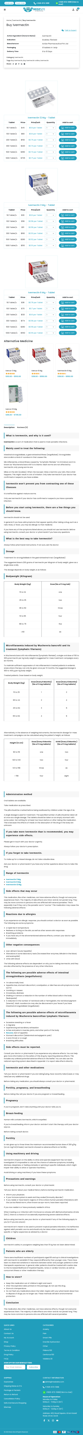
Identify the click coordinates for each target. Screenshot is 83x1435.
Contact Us (9, 1333)
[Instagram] (52, 1420)
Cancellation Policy (12, 1398)
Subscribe (33, 1367)
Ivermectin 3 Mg (13, 879)
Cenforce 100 (48, 1354)
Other (45, 1346)
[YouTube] (57, 1420)
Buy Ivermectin (17, 60)
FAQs (6, 1359)
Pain (44, 1333)
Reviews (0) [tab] (22, 427)
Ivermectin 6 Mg (13, 882)
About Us (8, 1329)
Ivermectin (17, 20)
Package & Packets (12, 1390)
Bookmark (9, 3)
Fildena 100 (47, 1350)
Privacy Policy (10, 1346)
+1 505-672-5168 (42, 3)
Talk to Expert (71, 30)
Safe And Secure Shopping (15, 1403)
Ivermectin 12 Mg (13, 884)
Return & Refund (11, 1394)
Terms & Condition (12, 1350)
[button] (5, 9)
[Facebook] (44, 1420)
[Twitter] (48, 1420)
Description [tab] (9, 427)
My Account (9, 1337)
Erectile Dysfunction (51, 1342)
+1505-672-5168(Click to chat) (59, 1392)
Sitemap (7, 1407)
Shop (6, 1342)
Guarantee (8, 1382)
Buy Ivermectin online (31, 60)
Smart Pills (47, 1337)
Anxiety (46, 1329)
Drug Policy (8, 1354)
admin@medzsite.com (54, 1382)
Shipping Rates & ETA (13, 1386)
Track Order (20, 3)
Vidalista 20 (47, 1359)
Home (8, 20)
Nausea (9, 1033)
